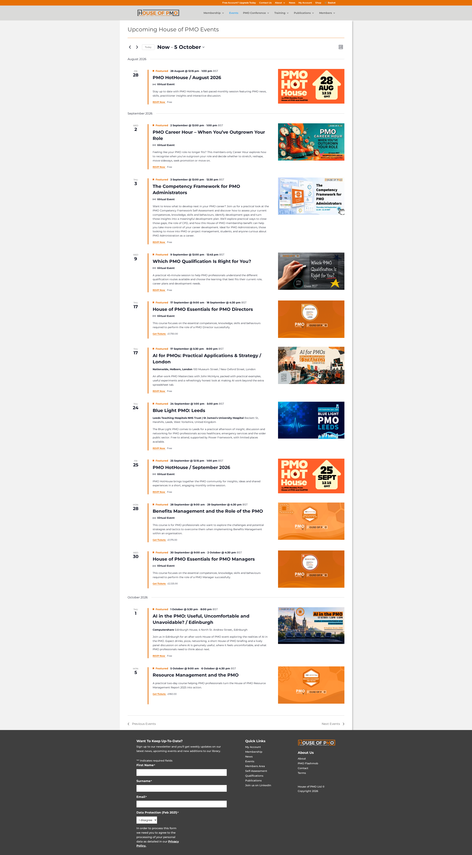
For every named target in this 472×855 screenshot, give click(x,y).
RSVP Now (159, 102)
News (292, 3)
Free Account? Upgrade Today (239, 3)
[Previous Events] (130, 47)
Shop (318, 3)
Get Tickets (159, 333)
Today (148, 47)
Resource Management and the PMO (196, 675)
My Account (305, 3)
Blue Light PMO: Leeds (179, 410)
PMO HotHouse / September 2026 (191, 467)
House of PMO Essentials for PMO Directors (203, 309)
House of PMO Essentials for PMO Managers (204, 559)
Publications (302, 13)
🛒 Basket (330, 3)
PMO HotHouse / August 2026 (187, 77)
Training (279, 13)
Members (325, 13)
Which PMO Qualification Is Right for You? (202, 261)
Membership (212, 13)
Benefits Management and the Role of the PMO (208, 511)
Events (233, 13)
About (278, 3)
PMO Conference (254, 13)
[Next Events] (137, 47)
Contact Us (265, 3)
